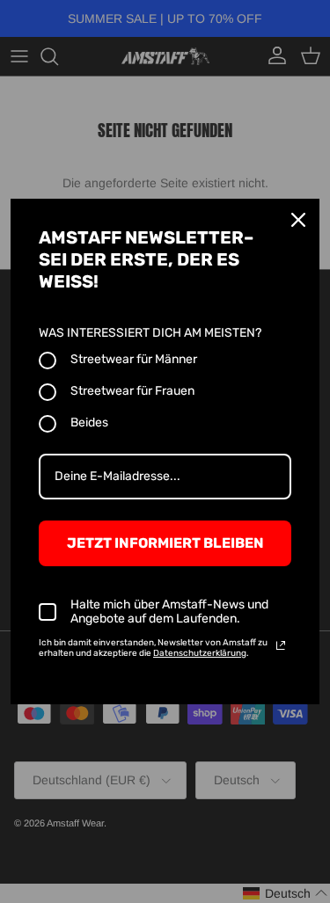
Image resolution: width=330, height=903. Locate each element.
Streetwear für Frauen (132, 390)
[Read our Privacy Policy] (280, 645)
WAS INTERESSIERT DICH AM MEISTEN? (150, 332)
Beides (89, 422)
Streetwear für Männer (133, 359)
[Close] (298, 220)
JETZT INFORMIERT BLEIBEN (165, 543)
